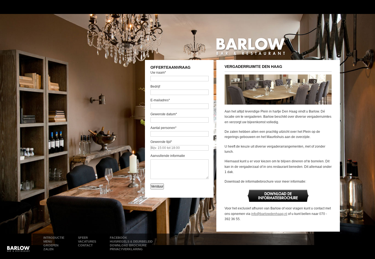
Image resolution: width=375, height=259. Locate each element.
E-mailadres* (160, 100)
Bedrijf (155, 86)
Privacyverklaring (126, 249)
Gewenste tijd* (161, 141)
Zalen (48, 249)
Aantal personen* (163, 128)
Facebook (118, 237)
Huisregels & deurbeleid (131, 241)
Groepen (50, 245)
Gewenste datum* (163, 114)
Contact (85, 245)
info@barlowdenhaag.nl (269, 213)
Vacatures (87, 241)
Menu (47, 241)
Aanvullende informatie (167, 155)
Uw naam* (158, 72)
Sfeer (83, 237)
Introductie (53, 237)
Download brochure (128, 245)
